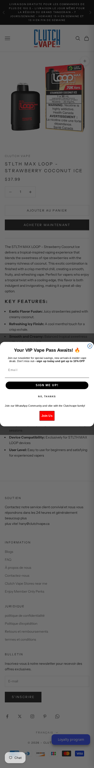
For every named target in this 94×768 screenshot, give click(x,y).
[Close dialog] (89, 346)
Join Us (46, 415)
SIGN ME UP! (47, 385)
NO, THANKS (47, 396)
